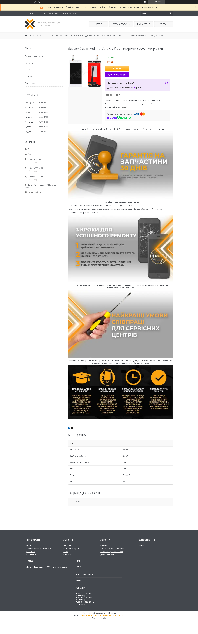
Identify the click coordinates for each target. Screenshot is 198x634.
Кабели (103, 545)
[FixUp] (30, 24)
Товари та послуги (120, 24)
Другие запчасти (107, 554)
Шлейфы (67, 554)
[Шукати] (170, 13)
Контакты (30, 551)
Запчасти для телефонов (36, 56)
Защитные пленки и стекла (112, 548)
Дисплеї (88, 36)
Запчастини (52, 36)
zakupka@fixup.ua (36, 192)
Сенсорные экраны (71, 548)
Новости (29, 63)
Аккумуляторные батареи (111, 551)
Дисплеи (67, 545)
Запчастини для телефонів (71, 36)
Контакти (164, 24)
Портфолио (30, 83)
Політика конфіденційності (113, 615)
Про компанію (143, 24)
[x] (72, 428)
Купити (117, 68)
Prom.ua (112, 613)
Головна (98, 24)
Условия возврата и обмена (38, 548)
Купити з (112, 74)
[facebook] (69, 428)
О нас (27, 69)
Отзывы (28, 76)
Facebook (141, 545)
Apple (65, 551)
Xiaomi (97, 36)
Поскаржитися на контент (90, 615)
